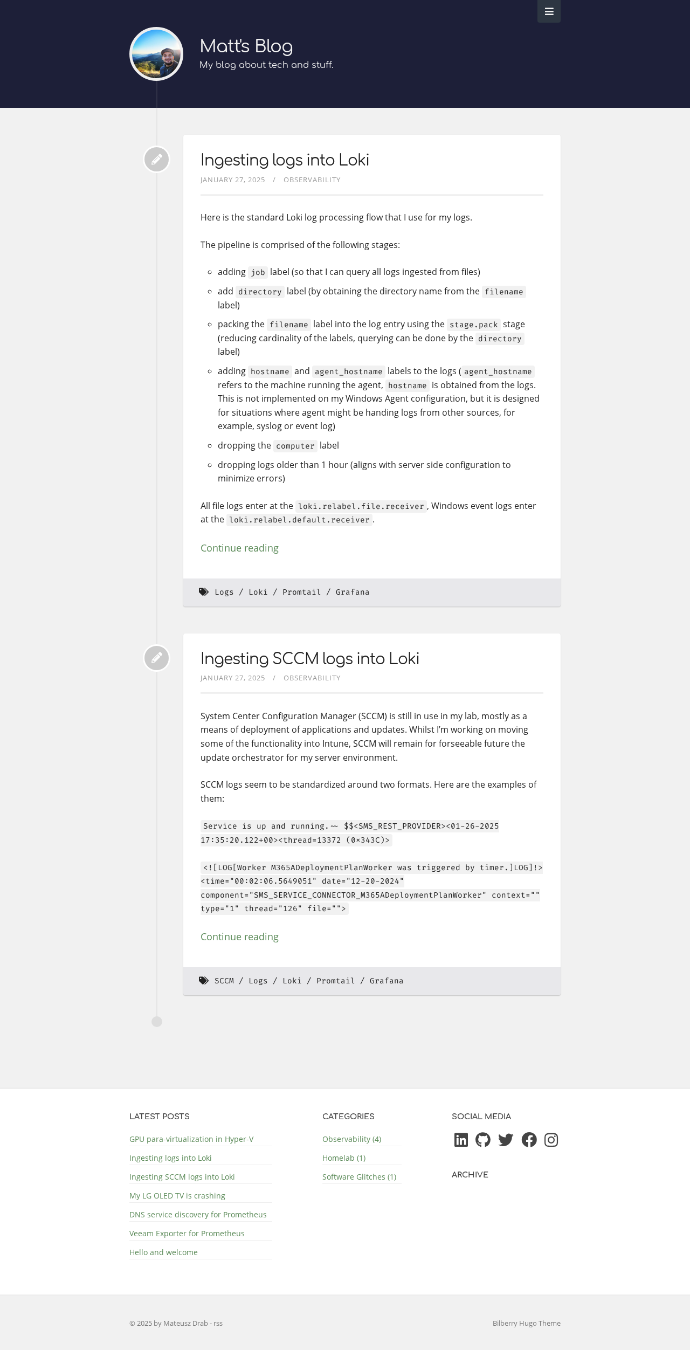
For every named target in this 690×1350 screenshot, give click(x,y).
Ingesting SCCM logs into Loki (310, 659)
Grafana (353, 592)
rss (218, 1323)
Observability (312, 179)
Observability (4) (351, 1139)
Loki (258, 592)
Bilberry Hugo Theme (527, 1323)
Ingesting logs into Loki (285, 160)
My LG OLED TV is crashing (177, 1195)
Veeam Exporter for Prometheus (187, 1233)
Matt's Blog (246, 47)
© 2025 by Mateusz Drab (169, 1323)
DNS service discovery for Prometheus (198, 1214)
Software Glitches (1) (359, 1177)
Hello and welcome (163, 1252)
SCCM (224, 981)
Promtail (301, 592)
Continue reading (240, 547)
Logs (224, 592)
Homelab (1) (343, 1158)
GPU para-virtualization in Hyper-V (191, 1139)
